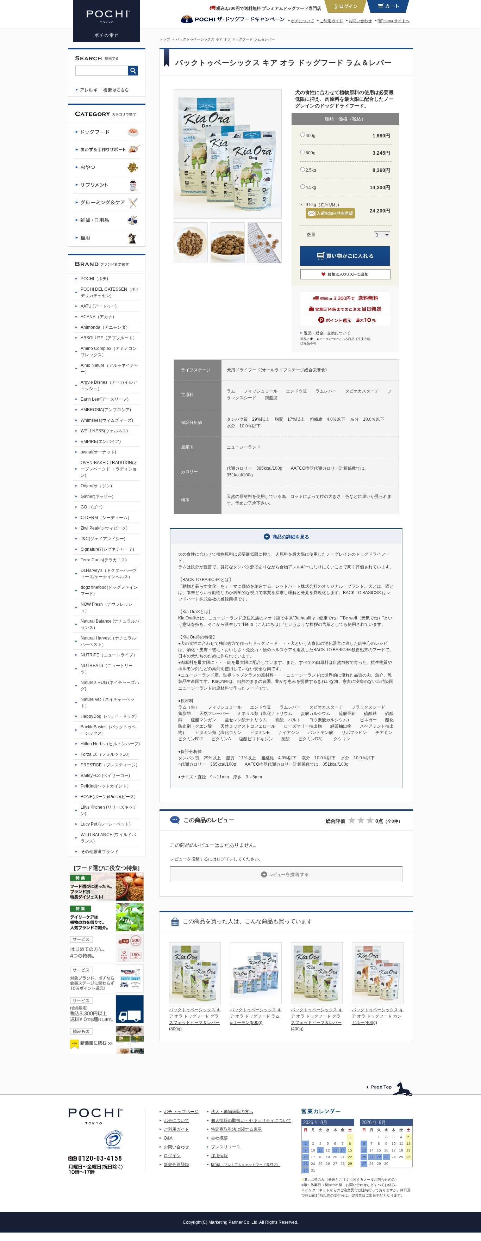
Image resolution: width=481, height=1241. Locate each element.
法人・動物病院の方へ (232, 1111)
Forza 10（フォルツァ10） (106, 754)
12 (328, 1150)
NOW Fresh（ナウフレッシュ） (106, 607)
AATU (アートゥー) (99, 306)
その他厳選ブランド (100, 851)
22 (350, 1157)
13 (335, 1150)
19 (328, 1157)
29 (350, 1164)
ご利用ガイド (331, 21)
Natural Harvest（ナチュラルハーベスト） (108, 641)
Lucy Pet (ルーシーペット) (106, 824)
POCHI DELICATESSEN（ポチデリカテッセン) (110, 292)
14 (343, 1150)
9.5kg (311, 204)
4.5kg (311, 187)
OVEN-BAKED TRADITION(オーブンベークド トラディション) (109, 469)
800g (311, 152)
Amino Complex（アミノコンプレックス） (109, 351)
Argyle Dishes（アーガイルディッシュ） (109, 385)
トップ (165, 39)
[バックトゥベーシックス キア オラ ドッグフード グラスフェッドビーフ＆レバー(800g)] (195, 1002)
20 (335, 1157)
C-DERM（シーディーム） (106, 517)
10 (313, 1150)
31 (313, 1170)
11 (320, 1150)
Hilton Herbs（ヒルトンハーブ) (110, 743)
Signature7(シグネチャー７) (107, 549)
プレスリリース (226, 1146)
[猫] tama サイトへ (393, 21)
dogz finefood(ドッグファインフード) (109, 590)
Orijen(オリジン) (96, 485)
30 (306, 1170)
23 (306, 1164)
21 (343, 1157)
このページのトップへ (389, 1088)
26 (328, 1164)
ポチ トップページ (181, 1111)
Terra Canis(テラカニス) (104, 559)
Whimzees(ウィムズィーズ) (107, 420)
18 (320, 1157)
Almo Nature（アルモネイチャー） (109, 368)
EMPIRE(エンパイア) (101, 441)
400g (311, 135)
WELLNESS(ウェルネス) (104, 430)
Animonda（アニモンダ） (105, 327)
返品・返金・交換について (327, 333)
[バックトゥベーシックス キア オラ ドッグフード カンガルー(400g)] (378, 1002)
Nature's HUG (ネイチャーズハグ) (110, 685)
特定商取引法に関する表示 (236, 1129)
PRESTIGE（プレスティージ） (110, 764)
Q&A (168, 1138)
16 (306, 1157)
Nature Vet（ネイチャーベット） (108, 702)
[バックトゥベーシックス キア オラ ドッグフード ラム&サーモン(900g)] (256, 1002)
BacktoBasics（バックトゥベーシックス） (108, 730)
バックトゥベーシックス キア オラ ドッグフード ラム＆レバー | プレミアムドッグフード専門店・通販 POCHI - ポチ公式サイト (106, 21)
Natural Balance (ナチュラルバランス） (110, 624)
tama (245, 1164)
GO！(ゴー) (91, 507)
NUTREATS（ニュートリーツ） (107, 668)
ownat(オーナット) (98, 452)
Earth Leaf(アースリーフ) (105, 399)
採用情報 (219, 1155)
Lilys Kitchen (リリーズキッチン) (109, 810)
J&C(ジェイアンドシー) (103, 538)
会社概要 (219, 1138)
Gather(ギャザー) (97, 496)
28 (343, 1164)
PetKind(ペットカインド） (106, 786)
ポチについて (302, 21)
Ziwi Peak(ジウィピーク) (104, 528)
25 (320, 1164)
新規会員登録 (176, 1164)
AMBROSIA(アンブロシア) (106, 409)
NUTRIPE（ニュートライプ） (109, 655)
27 (335, 1164)
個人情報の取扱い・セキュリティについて (251, 1120)
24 (313, 1164)
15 (350, 1150)
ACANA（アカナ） (99, 316)
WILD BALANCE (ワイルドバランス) (108, 838)
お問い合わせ (360, 21)
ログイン (225, 859)
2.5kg (311, 170)
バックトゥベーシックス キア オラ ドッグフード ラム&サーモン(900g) (256, 1016)
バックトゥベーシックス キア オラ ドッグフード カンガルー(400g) (378, 1016)
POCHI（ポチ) (94, 278)
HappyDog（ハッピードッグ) (109, 716)
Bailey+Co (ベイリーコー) (105, 775)
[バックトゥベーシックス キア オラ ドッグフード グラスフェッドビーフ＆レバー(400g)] (317, 1002)
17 (313, 1157)
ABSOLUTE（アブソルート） (109, 337)
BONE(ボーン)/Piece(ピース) (108, 796)
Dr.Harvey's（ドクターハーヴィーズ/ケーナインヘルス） (108, 573)
